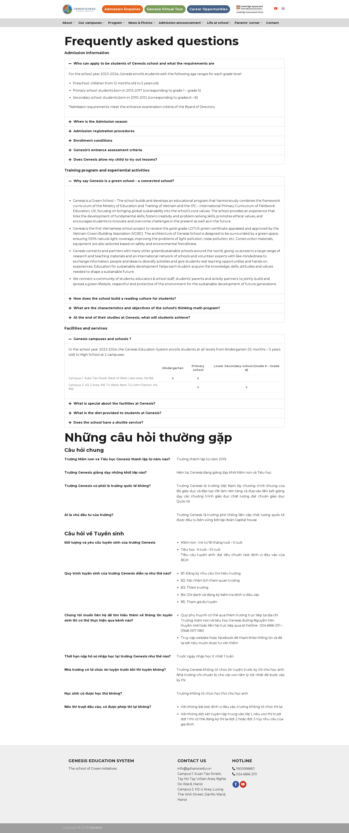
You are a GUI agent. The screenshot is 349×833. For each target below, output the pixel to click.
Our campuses (90, 23)
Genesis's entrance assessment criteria (108, 150)
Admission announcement (180, 23)
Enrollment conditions (93, 140)
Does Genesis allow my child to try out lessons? (115, 159)
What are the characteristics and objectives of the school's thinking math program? (147, 308)
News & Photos (140, 23)
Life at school (217, 23)
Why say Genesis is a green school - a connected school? (124, 181)
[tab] (174, 63)
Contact (272, 23)
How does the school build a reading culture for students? (125, 298)
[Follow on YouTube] (243, 784)
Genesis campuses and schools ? (102, 339)
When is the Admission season (100, 121)
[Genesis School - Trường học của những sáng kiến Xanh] (79, 9)
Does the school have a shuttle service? (108, 422)
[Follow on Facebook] (235, 784)
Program (115, 23)
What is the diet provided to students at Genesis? (117, 413)
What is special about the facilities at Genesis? (114, 403)
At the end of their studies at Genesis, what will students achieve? (132, 317)
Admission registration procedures (104, 131)
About (67, 23)
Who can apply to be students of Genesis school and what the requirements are (144, 63)
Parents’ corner (247, 23)
